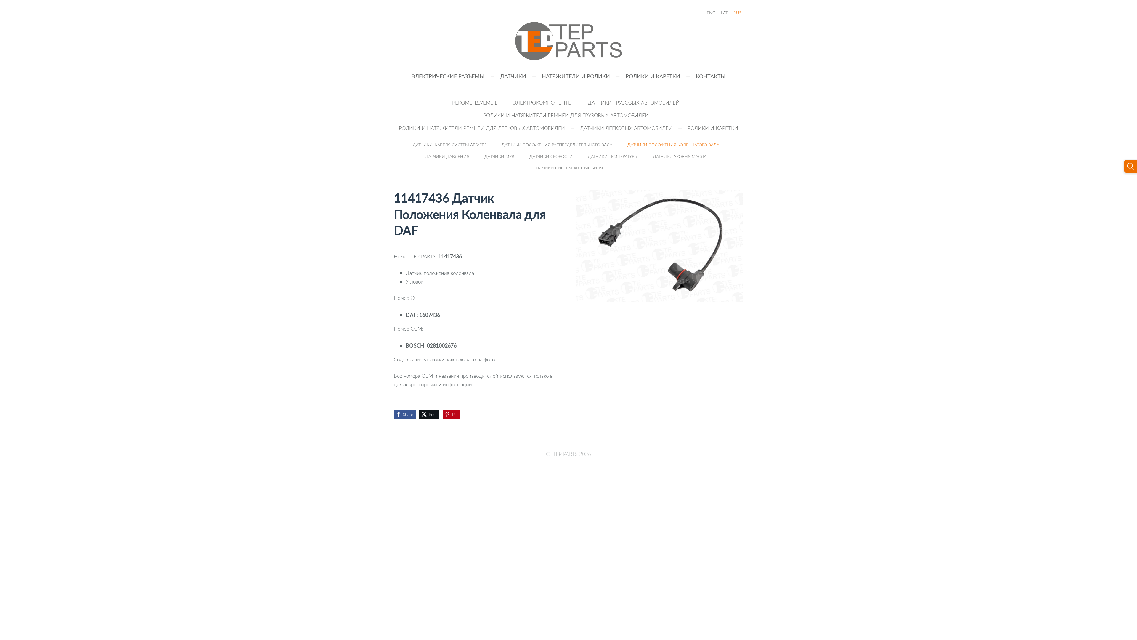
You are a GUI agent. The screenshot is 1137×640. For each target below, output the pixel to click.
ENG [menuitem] (711, 12)
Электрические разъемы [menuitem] (448, 76)
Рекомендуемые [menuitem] (475, 102)
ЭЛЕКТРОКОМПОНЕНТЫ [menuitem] (543, 102)
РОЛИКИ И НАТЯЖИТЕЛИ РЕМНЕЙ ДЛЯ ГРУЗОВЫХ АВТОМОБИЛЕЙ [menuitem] (566, 115)
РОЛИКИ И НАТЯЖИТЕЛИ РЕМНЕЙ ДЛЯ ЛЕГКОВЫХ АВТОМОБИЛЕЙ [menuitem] (482, 128)
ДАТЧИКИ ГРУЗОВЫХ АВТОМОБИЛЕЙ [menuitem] (634, 102)
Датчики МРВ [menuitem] (499, 156)
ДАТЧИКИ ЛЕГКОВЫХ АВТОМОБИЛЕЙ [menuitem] (626, 128)
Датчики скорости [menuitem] (551, 156)
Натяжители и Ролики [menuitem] (576, 76)
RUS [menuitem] (737, 12)
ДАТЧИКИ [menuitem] (513, 76)
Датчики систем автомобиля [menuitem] (568, 168)
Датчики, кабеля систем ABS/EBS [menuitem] (449, 145)
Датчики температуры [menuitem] (613, 156)
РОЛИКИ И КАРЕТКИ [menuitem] (653, 76)
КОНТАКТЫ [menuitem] (710, 76)
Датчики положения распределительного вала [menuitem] (557, 145)
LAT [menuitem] (724, 12)
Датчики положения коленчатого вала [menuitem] (673, 145)
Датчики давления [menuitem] (447, 156)
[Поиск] (1130, 166)
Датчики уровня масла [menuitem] (679, 156)
